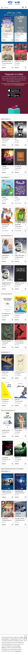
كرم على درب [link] (18, 166)
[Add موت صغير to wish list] (25, 406)
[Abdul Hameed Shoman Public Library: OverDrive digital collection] (14, 3)
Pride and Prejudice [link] (6, 341)
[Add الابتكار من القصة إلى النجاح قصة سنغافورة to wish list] (12, 497)
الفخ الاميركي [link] (5, 457)
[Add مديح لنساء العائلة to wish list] (12, 145)
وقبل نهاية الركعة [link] (5, 224)
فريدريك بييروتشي (6, 459)
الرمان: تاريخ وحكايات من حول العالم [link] (20, 61)
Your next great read (7, 410)
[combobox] (11, 7)
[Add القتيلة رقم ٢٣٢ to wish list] (25, 436)
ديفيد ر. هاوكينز (6, 401)
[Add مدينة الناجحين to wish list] (12, 525)
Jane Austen (5, 342)
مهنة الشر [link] (4, 166)
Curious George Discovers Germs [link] (20, 313)
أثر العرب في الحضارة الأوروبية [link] (7, 282)
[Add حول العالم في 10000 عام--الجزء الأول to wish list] (12, 68)
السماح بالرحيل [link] (5, 399)
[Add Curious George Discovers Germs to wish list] (25, 320)
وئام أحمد (18, 198)
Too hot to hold (6, 294)
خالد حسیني (5, 35)
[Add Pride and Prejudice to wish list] (12, 347)
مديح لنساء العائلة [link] (6, 139)
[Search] (2, 7)
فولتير (17, 140)
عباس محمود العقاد (19, 257)
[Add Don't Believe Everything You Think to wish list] (12, 320)
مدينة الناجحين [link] (5, 518)
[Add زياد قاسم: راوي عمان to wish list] (25, 525)
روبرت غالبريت (19, 459)
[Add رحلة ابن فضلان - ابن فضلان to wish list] (25, 40)
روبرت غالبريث (6, 168)
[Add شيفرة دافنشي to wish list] (12, 378)
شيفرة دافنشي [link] (5, 372)
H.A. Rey (17, 315)
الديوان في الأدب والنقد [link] (20, 255)
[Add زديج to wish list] (25, 145)
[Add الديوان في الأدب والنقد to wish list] (25, 262)
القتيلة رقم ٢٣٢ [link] (18, 430)
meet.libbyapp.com (19, 85)
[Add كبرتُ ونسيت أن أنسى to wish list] (25, 378)
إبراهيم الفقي (18, 284)
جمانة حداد (18, 432)
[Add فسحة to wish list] (25, 203)
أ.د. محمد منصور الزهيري (7, 63)
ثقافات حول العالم (14, 13)
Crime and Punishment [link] (20, 341)
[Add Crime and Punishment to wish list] (25, 347)
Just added (4, 177)
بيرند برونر (18, 63)
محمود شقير (5, 140)
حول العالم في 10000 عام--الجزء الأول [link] (7, 61)
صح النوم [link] (4, 197)
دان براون (5, 373)
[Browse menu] (25, 7)
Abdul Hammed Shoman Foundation (7, 492)
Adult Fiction (5, 119)
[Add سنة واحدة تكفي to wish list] (12, 262)
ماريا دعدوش (5, 226)
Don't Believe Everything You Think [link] (7, 313)
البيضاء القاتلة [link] (18, 457)
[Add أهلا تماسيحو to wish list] (25, 231)
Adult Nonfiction (6, 236)
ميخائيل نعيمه (18, 168)
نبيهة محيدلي (5, 198)
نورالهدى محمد (19, 226)
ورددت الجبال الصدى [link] (6, 34)
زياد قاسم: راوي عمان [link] (19, 518)
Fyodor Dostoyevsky (20, 342)
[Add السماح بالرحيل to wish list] (12, 406)
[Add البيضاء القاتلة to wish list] (25, 464)
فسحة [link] (16, 197)
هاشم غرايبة (5, 257)
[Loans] (23, 7)
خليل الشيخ (18, 35)
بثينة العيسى (18, 373)
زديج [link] (16, 139)
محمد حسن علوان (19, 401)
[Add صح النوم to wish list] (12, 203)
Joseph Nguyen (6, 315)
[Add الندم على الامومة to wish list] (12, 436)
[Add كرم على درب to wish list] (25, 172)
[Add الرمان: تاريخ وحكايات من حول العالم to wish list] (25, 68)
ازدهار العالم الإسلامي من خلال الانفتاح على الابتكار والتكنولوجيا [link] (20, 491)
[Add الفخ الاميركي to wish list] (12, 464)
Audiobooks (5, 352)
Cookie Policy (18, 651)
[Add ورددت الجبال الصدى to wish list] (12, 40)
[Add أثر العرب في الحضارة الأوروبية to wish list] (12, 289)
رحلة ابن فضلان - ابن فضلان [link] (20, 34)
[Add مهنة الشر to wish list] (12, 172)
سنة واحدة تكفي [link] (5, 255)
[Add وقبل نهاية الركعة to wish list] (12, 231)
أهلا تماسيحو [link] (17, 224)
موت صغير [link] (17, 399)
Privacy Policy (14, 639)
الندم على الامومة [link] (6, 430)
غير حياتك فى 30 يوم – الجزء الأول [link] (20, 282)
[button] (12, 34)
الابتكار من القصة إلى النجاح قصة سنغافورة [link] (7, 491)
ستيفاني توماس (6, 432)
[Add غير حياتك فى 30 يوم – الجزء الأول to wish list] (25, 289)
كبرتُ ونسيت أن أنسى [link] (19, 372)
